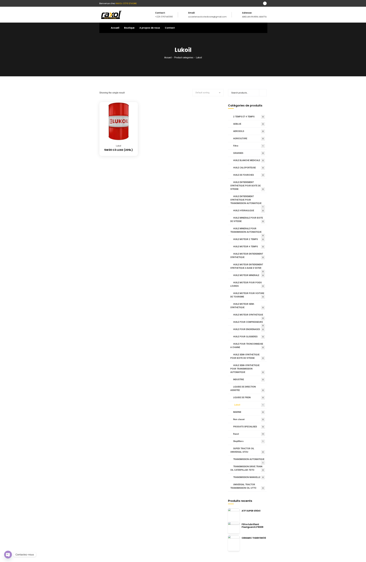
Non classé (248, 419)
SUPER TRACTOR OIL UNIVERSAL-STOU (246, 450)
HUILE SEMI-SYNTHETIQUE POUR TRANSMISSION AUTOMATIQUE (246, 368)
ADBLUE (248, 124)
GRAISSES (248, 153)
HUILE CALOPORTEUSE (248, 167)
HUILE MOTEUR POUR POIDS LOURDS (246, 284)
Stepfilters (248, 441)
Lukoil (118, 146)
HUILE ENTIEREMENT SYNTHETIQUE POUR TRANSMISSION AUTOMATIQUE (246, 201)
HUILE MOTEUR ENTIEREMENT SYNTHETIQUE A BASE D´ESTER (246, 267)
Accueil (168, 57)
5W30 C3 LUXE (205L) (118, 150)
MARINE (248, 412)
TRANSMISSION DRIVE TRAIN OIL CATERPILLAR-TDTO (246, 468)
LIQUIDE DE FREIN (248, 397)
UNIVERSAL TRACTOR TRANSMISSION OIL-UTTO (246, 486)
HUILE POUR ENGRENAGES (248, 329)
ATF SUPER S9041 (251, 511)
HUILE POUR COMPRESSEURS (248, 323)
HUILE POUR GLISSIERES (248, 336)
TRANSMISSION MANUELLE (248, 477)
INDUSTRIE (248, 379)
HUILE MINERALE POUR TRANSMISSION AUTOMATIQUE (246, 231)
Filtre (248, 146)
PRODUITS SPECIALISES (248, 426)
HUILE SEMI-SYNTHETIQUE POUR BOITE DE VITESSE (246, 356)
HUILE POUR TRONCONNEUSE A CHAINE (246, 346)
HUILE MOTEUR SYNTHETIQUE (248, 315)
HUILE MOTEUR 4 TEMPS (248, 246)
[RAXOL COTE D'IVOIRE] (111, 14)
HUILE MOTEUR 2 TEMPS (248, 239)
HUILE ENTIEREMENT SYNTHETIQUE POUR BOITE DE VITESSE (246, 185)
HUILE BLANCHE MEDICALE (248, 160)
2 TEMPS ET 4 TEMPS (248, 116)
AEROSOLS (248, 131)
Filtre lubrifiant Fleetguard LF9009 (252, 526)
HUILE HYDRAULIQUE (248, 210)
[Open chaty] (8, 554)
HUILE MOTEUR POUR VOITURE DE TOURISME (247, 295)
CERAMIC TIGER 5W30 (254, 538)
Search (263, 92)
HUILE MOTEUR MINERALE (248, 275)
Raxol (248, 434)
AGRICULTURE (248, 138)
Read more (132, 102)
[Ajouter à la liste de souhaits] (132, 109)
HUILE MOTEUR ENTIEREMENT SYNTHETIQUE (246, 256)
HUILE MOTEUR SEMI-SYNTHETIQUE (246, 306)
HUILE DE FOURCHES (248, 175)
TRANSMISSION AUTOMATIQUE (248, 460)
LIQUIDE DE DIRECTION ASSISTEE (246, 388)
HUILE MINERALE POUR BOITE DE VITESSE (246, 220)
